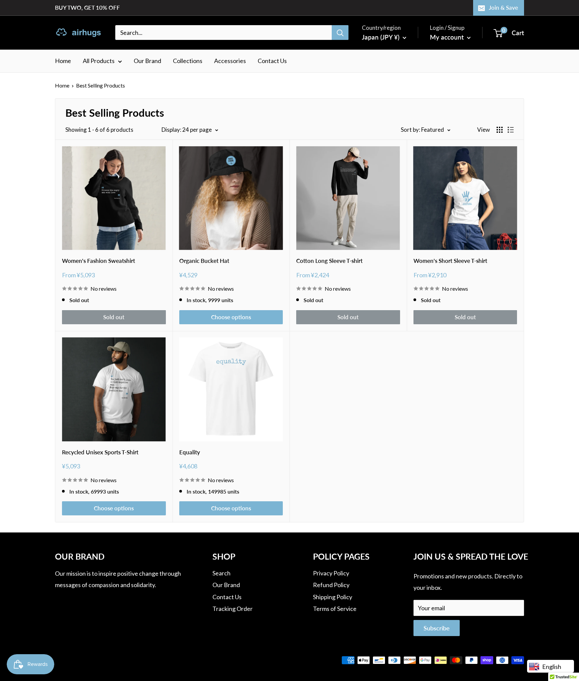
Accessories (230, 60)
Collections (187, 60)
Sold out (113, 317)
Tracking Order (232, 608)
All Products (99, 60)
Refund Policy (331, 584)
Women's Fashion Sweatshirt (98, 260)
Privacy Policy (331, 573)
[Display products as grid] (500, 130)
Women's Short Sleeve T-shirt (450, 260)
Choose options (231, 317)
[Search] (340, 32)
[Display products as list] (511, 130)
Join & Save (503, 7)
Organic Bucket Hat (204, 260)
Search (221, 573)
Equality (189, 452)
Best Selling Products (100, 85)
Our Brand (147, 60)
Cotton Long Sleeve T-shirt (329, 260)
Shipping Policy (332, 597)
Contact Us (272, 60)
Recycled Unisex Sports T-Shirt (100, 452)
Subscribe (437, 628)
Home (63, 60)
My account (447, 37)
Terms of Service (335, 608)
